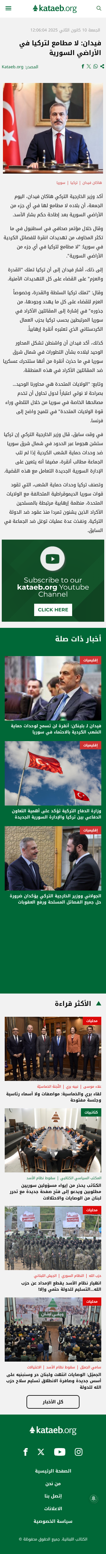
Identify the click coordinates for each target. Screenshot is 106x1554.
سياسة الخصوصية (53, 1521)
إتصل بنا (53, 1496)
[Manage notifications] (93, 1498)
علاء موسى (92, 1086)
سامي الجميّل (90, 1367)
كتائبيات (91, 1112)
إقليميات (90, 660)
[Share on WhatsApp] (95, 66)
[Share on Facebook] (83, 66)
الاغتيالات (34, 1367)
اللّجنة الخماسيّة (49, 1086)
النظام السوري (73, 1275)
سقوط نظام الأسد (40, 1178)
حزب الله (95, 1275)
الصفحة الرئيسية (53, 1471)
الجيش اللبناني (45, 1275)
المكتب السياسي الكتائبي (80, 1178)
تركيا (73, 182)
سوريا (61, 182)
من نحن (53, 1484)
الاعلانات (53, 1509)
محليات (92, 1021)
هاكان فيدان (92, 182)
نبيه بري (72, 1086)
